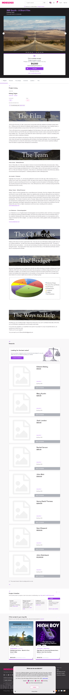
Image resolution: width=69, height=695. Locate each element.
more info (11, 95)
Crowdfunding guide (49, 595)
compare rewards (17, 357)
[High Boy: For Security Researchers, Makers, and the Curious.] (48, 633)
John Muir (40, 474)
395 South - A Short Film (18, 10)
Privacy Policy (7, 690)
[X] (6, 675)
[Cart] (53, 3)
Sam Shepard (42, 528)
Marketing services (61, 671)
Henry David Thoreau (45, 501)
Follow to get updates (53, 608)
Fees (58, 669)
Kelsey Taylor (11, 12)
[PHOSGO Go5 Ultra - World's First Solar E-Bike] (21, 633)
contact (15, 95)
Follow (35, 68)
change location (40, 6)
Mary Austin (41, 394)
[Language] (50, 2)
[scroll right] (65, 33)
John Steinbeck (43, 555)
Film (10, 100)
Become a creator (61, 673)
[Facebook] (4, 675)
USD (44, 2)
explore (42, 619)
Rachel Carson (42, 447)
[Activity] (56, 3)
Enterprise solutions (61, 675)
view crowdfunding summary (34, 73)
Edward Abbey (42, 367)
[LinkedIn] (12, 675)
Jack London (42, 420)
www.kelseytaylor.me (14, 205)
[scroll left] (4, 33)
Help (42, 595)
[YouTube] (8, 675)
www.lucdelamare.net (14, 221)
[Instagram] (10, 675)
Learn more (15, 606)
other (28, 100)
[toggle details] (33, 659)
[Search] (26, 2)
